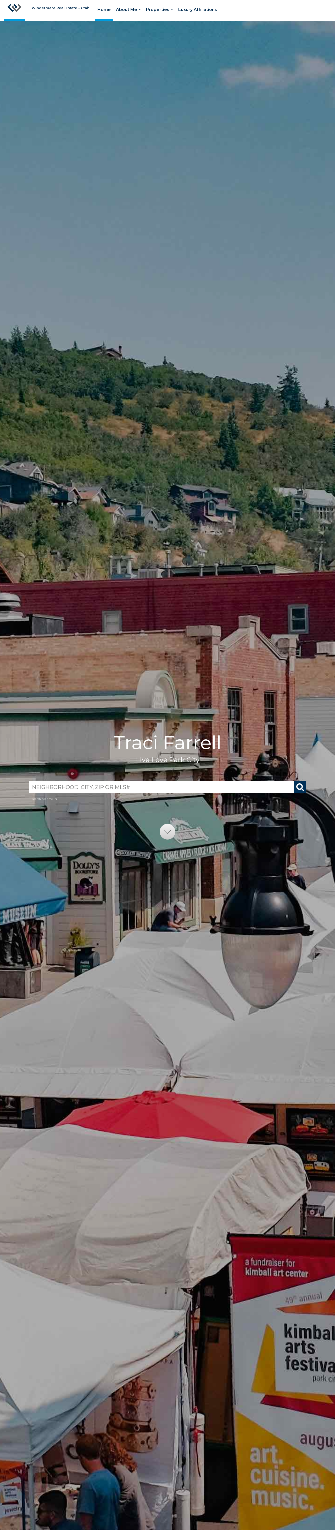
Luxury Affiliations (197, 9)
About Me (129, 14)
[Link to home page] (14, 10)
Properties (160, 14)
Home (104, 9)
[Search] (300, 787)
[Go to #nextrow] (167, 832)
